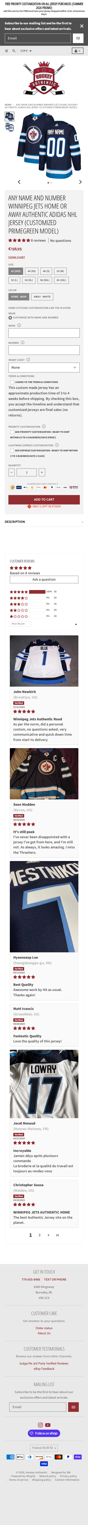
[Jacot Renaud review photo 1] (44, 1084)
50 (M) (60, 271)
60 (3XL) (61, 280)
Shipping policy (41, 1480)
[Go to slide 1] (48, 183)
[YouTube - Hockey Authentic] (48, 1425)
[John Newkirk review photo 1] (44, 661)
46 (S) (46, 271)
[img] (44, 711)
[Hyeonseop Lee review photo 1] (44, 906)
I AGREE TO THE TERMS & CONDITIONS (36, 382)
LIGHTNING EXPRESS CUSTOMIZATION (30, 445)
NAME (11, 326)
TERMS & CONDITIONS (21, 376)
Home (8, 105)
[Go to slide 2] (51, 183)
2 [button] (40, 1235)
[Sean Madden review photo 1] (44, 773)
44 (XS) (32, 271)
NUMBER (13, 343)
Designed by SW (60, 1472)
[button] (19, 240)
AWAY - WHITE (42, 297)
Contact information (67, 1480)
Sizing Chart (16, 258)
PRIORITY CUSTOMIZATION (24, 427)
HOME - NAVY (19, 297)
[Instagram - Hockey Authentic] (40, 1425)
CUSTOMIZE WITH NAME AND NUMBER (35, 318)
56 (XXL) (45, 280)
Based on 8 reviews (25, 573)
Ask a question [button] (44, 579)
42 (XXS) (15, 271)
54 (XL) (29, 280)
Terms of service (18, 1480)
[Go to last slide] (19, 182)
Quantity (14, 466)
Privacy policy (68, 1476)
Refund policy (47, 1476)
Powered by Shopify (23, 1476)
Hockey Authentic (36, 1472)
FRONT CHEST (16, 360)
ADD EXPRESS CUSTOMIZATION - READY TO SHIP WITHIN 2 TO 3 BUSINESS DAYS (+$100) (44, 453)
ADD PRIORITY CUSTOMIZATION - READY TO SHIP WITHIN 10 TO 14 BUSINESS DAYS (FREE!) (40, 434)
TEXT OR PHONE (55, 1279)
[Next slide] (80, 182)
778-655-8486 (31, 1279)
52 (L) (14, 280)
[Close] (81, 26)
